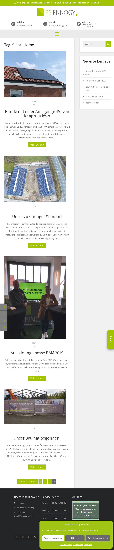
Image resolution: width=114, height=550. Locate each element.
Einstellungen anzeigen (97, 538)
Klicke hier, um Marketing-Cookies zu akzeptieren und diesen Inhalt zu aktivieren (85, 510)
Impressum (88, 545)
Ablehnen (75, 538)
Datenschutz (78, 545)
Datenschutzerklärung (25, 507)
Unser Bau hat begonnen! (37, 438)
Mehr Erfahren (37, 144)
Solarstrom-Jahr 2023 (96, 80)
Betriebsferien (92, 102)
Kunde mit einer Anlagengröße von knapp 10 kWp (37, 113)
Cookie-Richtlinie (66, 545)
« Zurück (32, 481)
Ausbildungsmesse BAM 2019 (37, 353)
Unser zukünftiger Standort (37, 216)
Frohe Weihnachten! (95, 96)
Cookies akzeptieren (53, 538)
